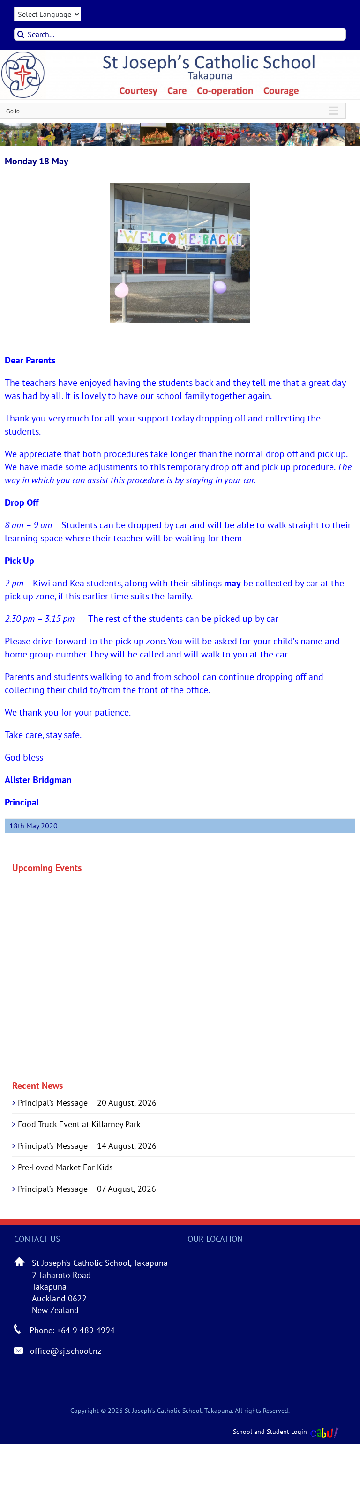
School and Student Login (270, 1431)
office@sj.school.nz (65, 1350)
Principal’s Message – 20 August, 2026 (87, 1102)
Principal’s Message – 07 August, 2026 (87, 1188)
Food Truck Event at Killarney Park (79, 1124)
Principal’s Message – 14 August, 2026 (87, 1145)
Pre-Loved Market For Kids (65, 1167)
